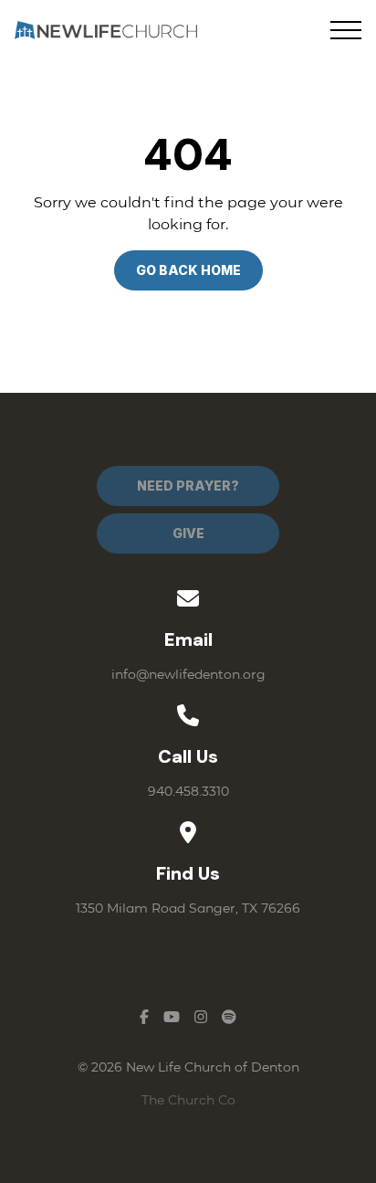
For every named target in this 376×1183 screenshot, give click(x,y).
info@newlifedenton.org (188, 674)
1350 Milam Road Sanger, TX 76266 (188, 908)
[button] (345, 30)
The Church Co (188, 1100)
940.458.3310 (188, 791)
